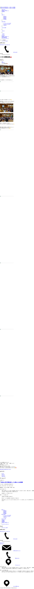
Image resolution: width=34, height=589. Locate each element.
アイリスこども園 (4, 527)
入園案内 (3, 520)
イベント (3, 475)
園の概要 (5, 19)
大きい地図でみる (16, 586)
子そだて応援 (4, 518)
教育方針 (5, 16)
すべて (3, 473)
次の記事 (4, 469)
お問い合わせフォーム (16, 550)
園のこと (3, 509)
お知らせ (3, 62)
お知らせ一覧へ (8, 469)
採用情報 (3, 11)
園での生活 (3, 514)
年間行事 (5, 25)
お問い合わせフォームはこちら (5, 44)
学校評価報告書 (4, 37)
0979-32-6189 (15, 52)
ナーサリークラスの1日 (7, 23)
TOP (2, 61)
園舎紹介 (5, 18)
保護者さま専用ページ (5, 10)
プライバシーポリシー (5, 38)
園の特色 (5, 17)
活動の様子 (3, 9)
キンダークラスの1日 (7, 24)
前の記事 (1, 469)
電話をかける (17, 558)
